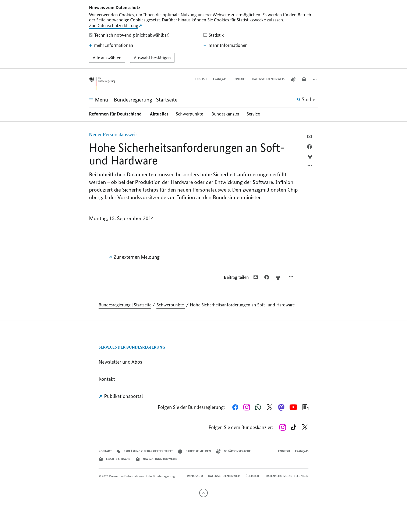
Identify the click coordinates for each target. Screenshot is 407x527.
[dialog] (203, 34)
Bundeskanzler (225, 114)
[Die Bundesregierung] (102, 83)
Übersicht (253, 476)
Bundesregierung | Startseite (125, 305)
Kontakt (239, 79)
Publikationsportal (123, 396)
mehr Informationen (113, 45)
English (201, 79)
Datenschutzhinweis (268, 79)
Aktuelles (159, 114)
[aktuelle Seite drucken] (309, 156)
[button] (315, 79)
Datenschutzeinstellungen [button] (287, 476)
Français (219, 79)
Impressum (195, 476)
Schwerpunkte (190, 114)
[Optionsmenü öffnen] (309, 166)
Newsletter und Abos (121, 362)
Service (255, 114)
